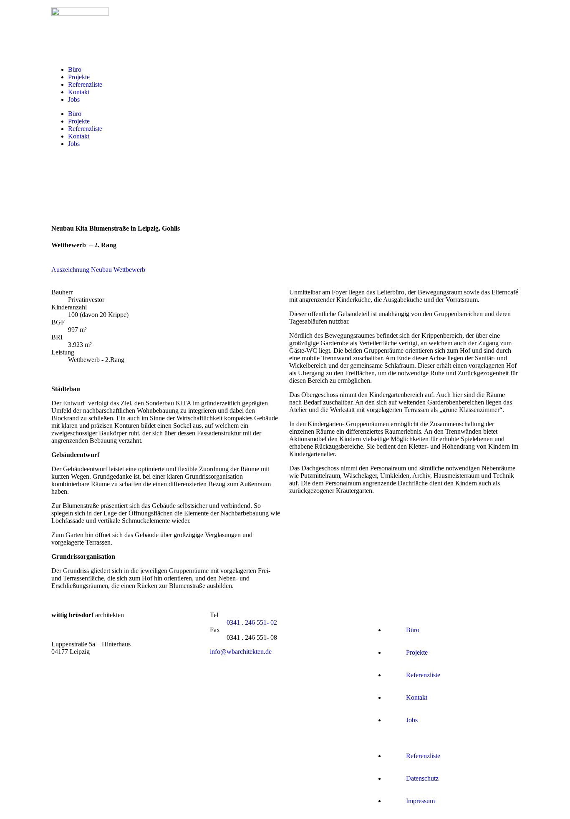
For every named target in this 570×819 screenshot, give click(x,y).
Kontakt (78, 91)
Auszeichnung (70, 269)
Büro (74, 69)
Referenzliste (85, 84)
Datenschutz (422, 778)
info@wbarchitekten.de (241, 651)
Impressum (420, 800)
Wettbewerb (129, 269)
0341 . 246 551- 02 (252, 622)
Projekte (79, 76)
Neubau (101, 269)
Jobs (74, 99)
